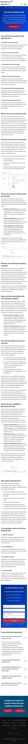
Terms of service (16, 720)
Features (11, 7)
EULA (9, 720)
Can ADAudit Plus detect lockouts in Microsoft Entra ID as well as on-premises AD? (11, 669)
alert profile (8, 351)
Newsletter (14, 725)
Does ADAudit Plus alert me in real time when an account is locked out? (12, 684)
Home (6, 7)
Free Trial (7, 710)
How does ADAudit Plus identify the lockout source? (11, 661)
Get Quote (20, 710)
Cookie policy (22, 722)
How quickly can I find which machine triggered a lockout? (11, 677)
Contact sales (22, 725)
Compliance (6, 722)
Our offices (14, 728)
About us (4, 720)
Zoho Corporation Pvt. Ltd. (13, 738)
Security (24, 720)
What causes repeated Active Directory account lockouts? (12, 637)
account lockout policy (15, 123)
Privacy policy (13, 722)
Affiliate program (6, 725)
